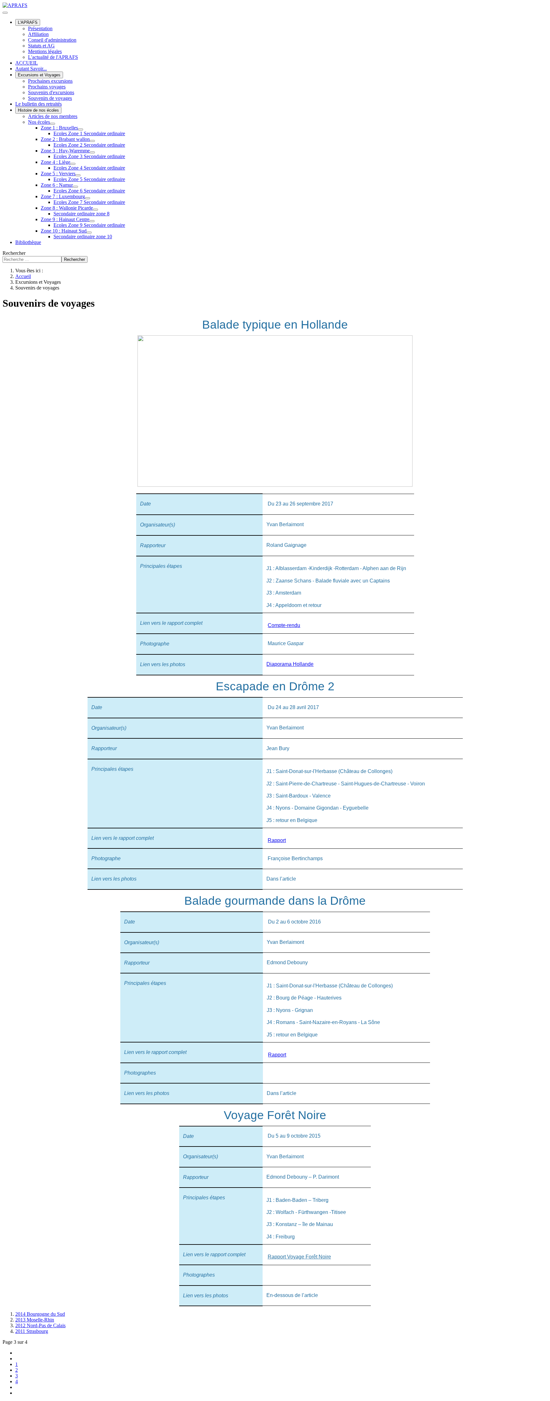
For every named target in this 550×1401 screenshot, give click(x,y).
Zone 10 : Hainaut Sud (64, 231)
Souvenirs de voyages (50, 98)
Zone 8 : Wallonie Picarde (67, 208)
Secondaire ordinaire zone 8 (81, 213)
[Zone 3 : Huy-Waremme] (92, 152)
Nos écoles (39, 122)
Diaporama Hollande (290, 664)
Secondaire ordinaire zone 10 (82, 236)
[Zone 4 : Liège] (72, 164)
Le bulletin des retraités (38, 104)
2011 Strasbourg (31, 1331)
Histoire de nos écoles (38, 110)
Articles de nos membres (52, 116)
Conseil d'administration (52, 40)
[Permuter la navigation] (5, 13)
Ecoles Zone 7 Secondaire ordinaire (89, 202)
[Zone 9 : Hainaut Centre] (92, 221)
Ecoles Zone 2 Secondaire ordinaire (89, 145)
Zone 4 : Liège (55, 162)
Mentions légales (45, 51)
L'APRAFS (28, 22)
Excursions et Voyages (39, 75)
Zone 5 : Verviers (58, 173)
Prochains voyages (47, 86)
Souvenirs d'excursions (51, 92)
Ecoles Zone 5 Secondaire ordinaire (89, 179)
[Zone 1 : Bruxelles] (80, 129)
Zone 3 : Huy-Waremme (65, 150)
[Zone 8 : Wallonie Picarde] (95, 210)
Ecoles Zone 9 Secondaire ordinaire (89, 225)
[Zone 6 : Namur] (75, 187)
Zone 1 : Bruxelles (59, 127)
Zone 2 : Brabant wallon (65, 139)
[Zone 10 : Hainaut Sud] (89, 233)
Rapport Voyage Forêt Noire (299, 1256)
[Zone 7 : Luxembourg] (87, 198)
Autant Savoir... (31, 68)
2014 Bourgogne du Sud (40, 1314)
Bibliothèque (28, 242)
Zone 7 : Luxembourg (63, 196)
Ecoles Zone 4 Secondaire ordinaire (89, 168)
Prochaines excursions (50, 81)
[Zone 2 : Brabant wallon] (92, 141)
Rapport (277, 840)
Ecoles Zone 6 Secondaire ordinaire (89, 190)
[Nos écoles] (52, 124)
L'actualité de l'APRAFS (53, 57)
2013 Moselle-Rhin (34, 1319)
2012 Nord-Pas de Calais (40, 1325)
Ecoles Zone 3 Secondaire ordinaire (89, 156)
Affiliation (38, 34)
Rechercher (14, 253)
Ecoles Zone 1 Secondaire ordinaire (89, 133)
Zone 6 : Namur (57, 185)
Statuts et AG (41, 45)
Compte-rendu (284, 625)
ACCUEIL (26, 63)
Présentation (40, 28)
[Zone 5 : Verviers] (78, 175)
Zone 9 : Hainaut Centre (65, 219)
